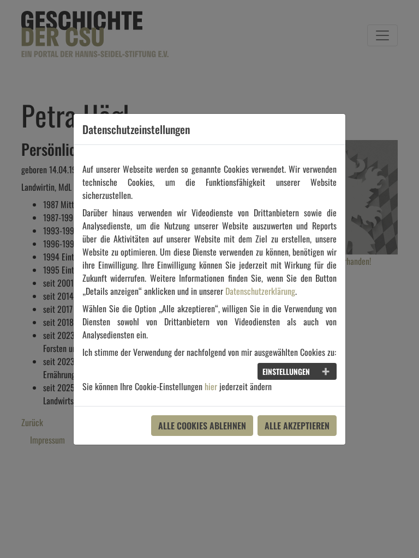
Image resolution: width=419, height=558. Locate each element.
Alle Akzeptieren (297, 425)
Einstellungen (286, 371)
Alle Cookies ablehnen (202, 425)
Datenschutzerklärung (260, 291)
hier (211, 386)
